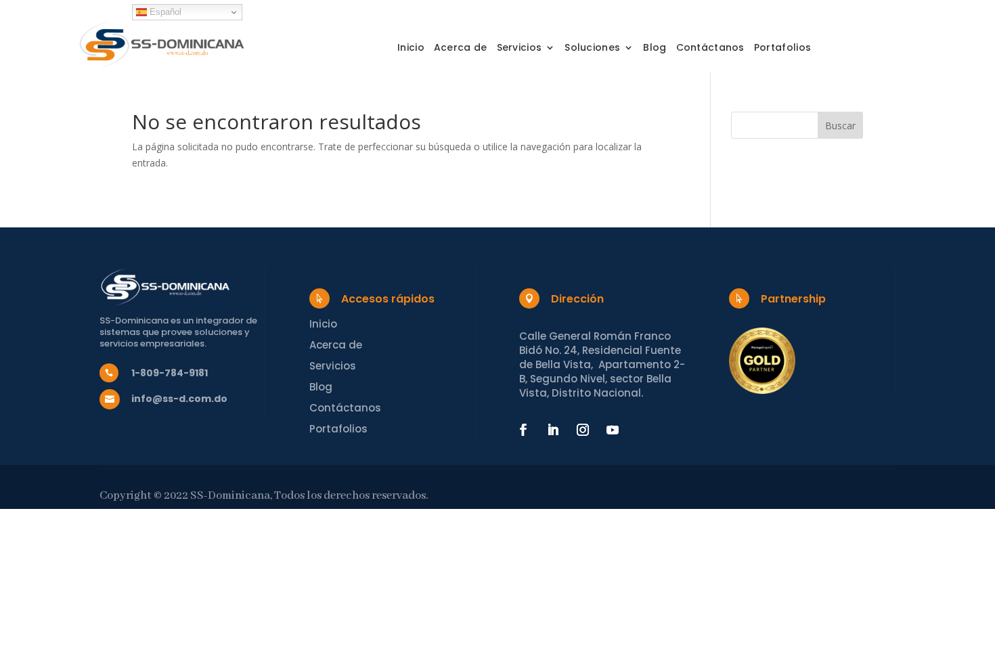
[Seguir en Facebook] (523, 430)
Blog (654, 48)
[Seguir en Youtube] (612, 430)
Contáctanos (710, 48)
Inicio (410, 48)
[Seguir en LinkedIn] (553, 430)
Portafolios (782, 48)
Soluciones (592, 48)
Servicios (519, 48)
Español (164, 12)
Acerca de (460, 48)
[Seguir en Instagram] (583, 430)
